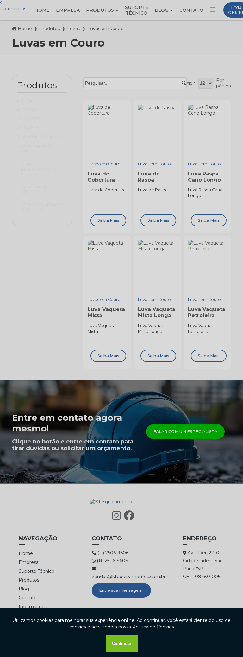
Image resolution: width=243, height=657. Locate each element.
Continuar (121, 643)
